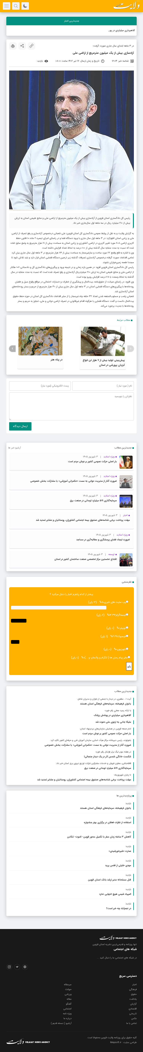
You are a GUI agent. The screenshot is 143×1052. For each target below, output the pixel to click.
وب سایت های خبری (115, 602)
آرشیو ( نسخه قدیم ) (61, 1023)
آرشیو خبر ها (14, 448)
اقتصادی (133, 1009)
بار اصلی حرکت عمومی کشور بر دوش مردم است (92, 461)
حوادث (68, 989)
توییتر (123, 628)
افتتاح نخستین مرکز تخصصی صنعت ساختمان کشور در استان (85, 559)
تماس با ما (131, 1023)
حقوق (134, 994)
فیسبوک (121, 636)
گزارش (133, 1004)
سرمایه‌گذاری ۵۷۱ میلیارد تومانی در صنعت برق (93, 501)
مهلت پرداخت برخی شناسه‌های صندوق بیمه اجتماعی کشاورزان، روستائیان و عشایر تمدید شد (83, 520)
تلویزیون (121, 649)
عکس (134, 1018)
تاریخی (133, 1014)
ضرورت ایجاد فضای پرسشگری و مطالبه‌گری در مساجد (103, 540)
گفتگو (69, 1004)
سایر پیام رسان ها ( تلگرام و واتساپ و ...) (106, 657)
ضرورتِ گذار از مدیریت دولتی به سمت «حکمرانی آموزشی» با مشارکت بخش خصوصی (73, 481)
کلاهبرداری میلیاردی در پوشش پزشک (116, 30)
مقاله (69, 999)
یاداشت (133, 999)
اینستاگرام (121, 615)
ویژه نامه (67, 1014)
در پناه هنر (56, 360)
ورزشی (68, 994)
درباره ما (67, 1018)
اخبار (134, 985)
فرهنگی (133, 989)
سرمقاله (68, 985)
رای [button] (129, 666)
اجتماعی (67, 1009)
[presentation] (130, 348)
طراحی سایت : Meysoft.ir (123, 1042)
